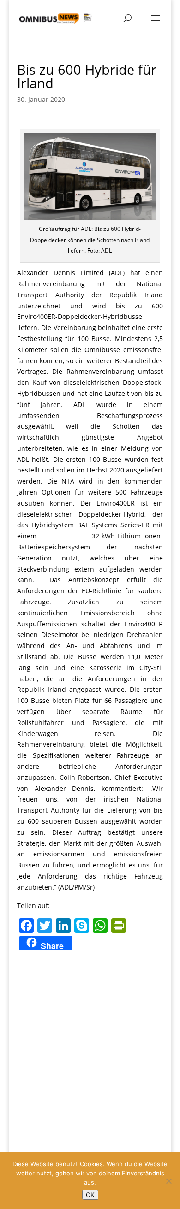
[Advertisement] (90, 1048)
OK (90, 1194)
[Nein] (168, 1180)
